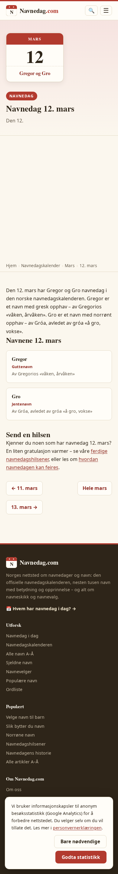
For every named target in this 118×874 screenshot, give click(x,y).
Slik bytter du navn (25, 726)
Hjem (11, 265)
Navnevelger (19, 671)
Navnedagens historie (28, 753)
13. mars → (24, 507)
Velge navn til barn (25, 717)
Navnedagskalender (40, 265)
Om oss (13, 789)
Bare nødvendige (80, 841)
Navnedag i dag (22, 636)
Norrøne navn (20, 735)
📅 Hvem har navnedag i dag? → (41, 608)
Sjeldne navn (19, 662)
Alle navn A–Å (20, 654)
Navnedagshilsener (26, 744)
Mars (70, 265)
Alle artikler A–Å (22, 762)
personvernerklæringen (77, 828)
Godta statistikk (81, 857)
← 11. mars (24, 488)
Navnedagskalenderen (29, 645)
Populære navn (21, 680)
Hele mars (95, 488)
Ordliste (14, 689)
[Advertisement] (59, 197)
